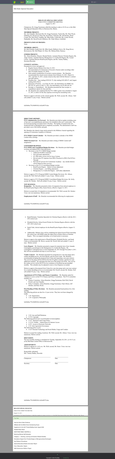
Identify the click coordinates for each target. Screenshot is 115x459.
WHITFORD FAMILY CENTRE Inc (22, 432)
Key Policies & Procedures (20, 441)
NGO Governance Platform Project (22, 448)
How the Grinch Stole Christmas (22, 422)
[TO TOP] (57, 454)
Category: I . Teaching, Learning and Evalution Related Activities (30, 436)
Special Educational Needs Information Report (25, 443)
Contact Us (66, 458)
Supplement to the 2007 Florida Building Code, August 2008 (29, 427)
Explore (30, 2)
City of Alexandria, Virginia (20, 446)
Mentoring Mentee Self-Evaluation (22, 434)
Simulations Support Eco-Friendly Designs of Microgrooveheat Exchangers (32, 439)
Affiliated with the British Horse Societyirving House (26, 425)
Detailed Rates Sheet (19, 429)
